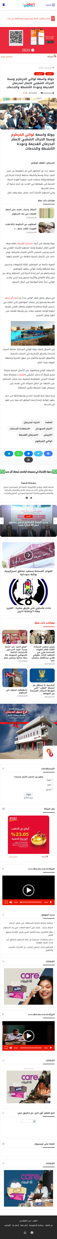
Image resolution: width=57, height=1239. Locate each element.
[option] (28, 521)
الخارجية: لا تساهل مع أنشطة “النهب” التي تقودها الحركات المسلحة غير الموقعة (42, 689)
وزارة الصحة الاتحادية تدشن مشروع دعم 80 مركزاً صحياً (28, 523)
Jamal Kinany (47, 93)
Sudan (48, 422)
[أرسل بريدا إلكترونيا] (42, 93)
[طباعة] (28, 460)
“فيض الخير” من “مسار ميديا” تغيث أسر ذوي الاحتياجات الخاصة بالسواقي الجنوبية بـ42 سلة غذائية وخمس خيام (15, 652)
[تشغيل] (50, 902)
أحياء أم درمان (11, 298)
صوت (49, 785)
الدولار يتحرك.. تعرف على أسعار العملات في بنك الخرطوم (28, 927)
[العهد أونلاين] (28, 5)
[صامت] (10, 902)
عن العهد (49, 1225)
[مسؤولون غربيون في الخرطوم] (14, 677)
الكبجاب (21, 375)
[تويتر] (38, 453)
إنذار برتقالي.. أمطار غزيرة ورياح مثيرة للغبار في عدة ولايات (26, 18)
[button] (28, 890)
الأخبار (41, 68)
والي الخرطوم (43, 441)
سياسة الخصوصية (36, 1225)
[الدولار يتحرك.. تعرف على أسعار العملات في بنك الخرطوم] (47, 212)
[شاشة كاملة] (6, 902)
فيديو (48, 789)
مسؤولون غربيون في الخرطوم (16, 691)
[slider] (31, 902)
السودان (39, 73)
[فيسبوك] (48, 453)
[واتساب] (18, 453)
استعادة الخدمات (19, 428)
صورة (49, 780)
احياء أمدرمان (31, 422)
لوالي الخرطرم (22, 135)
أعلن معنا (24, 1225)
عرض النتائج (28, 797)
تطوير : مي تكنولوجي (28, 1220)
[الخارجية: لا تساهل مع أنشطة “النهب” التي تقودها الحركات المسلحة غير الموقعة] (42, 675)
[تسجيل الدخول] (3, 6)
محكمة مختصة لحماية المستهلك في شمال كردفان (31, 923)
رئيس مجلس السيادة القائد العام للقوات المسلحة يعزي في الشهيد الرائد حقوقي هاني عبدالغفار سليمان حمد (43, 654)
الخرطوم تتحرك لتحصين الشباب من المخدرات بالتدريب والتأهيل (30, 948)
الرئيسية (48, 68)
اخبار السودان (43, 428)
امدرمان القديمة (25, 243)
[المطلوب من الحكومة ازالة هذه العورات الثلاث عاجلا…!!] (47, 227)
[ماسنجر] (28, 453)
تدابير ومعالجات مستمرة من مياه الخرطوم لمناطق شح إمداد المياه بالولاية (29, 941)
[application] (28, 890)
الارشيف (7, 1225)
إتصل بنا (15, 1225)
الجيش (47, 435)
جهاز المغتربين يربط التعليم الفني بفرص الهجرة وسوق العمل (29, 933)
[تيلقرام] (8, 453)
